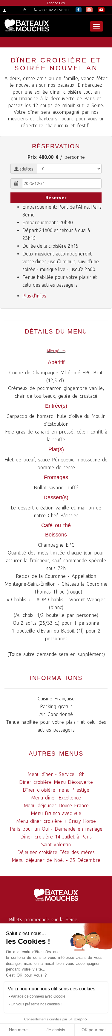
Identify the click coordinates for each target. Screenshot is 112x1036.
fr (24, 10)
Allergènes (56, 351)
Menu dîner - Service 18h (56, 774)
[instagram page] (89, 9)
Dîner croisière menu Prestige (56, 790)
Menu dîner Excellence (56, 797)
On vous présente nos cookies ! (36, 1004)
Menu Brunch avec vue (56, 813)
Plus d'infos (34, 295)
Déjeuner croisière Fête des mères (56, 852)
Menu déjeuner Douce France (56, 805)
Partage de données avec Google (38, 996)
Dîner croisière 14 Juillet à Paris (56, 836)
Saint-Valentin (56, 844)
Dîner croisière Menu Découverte (56, 782)
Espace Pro (56, 3)
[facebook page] (79, 9)
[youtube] (101, 9)
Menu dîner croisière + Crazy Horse (56, 821)
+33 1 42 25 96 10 (53, 10)
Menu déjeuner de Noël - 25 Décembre (56, 860)
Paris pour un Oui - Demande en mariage (56, 829)
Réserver (56, 197)
